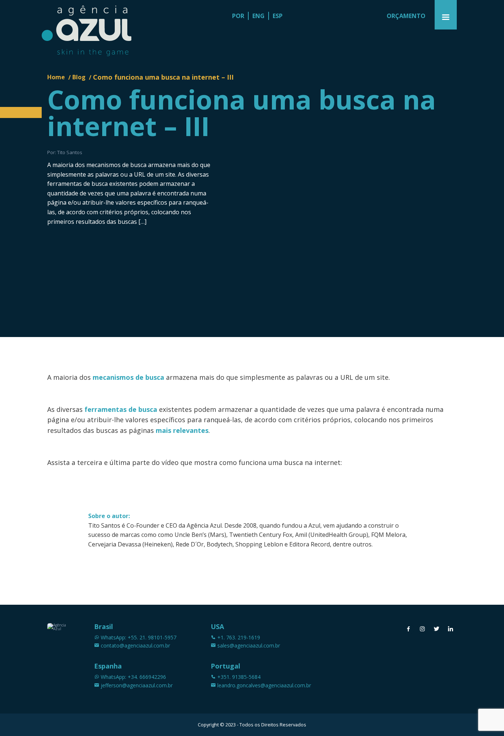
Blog (79, 77)
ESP (278, 16)
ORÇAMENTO (406, 16)
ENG (258, 16)
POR (238, 16)
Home (56, 77)
